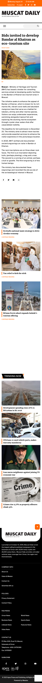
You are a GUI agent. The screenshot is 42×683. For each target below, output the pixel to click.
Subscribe (11, 5)
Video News (6, 629)
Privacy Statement (8, 598)
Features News (26, 625)
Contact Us (5, 581)
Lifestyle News (7, 625)
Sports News (25, 620)
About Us (5, 572)
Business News (7, 620)
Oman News (6, 615)
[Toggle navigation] (5, 26)
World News (25, 615)
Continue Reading (8, 237)
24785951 (8, 650)
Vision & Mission (7, 576)
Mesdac (25, 680)
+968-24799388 (15, 647)
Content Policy (7, 603)
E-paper (20, 5)
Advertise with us (7, 586)
